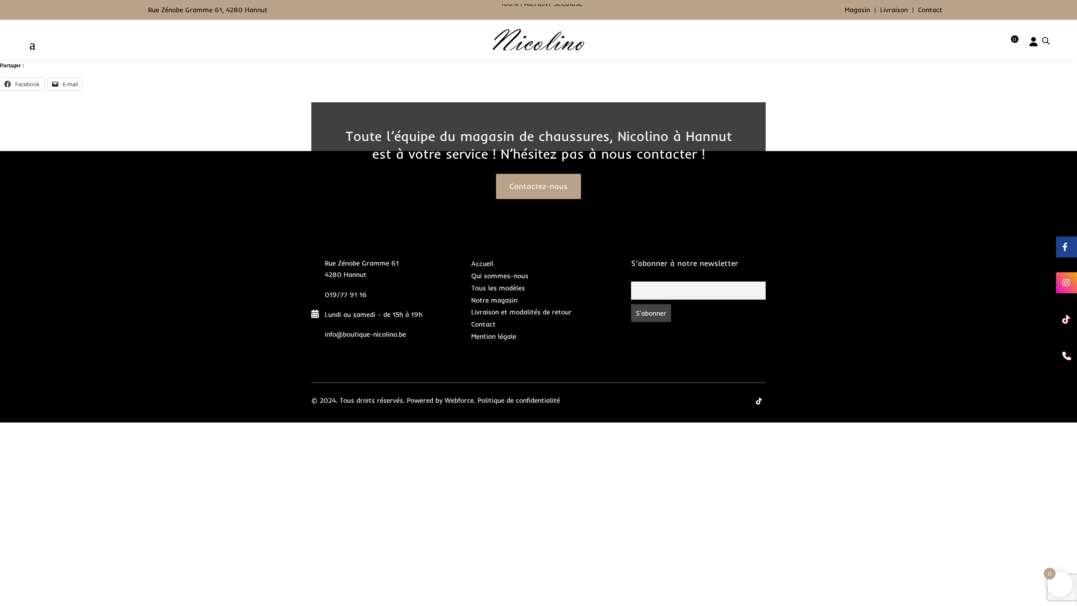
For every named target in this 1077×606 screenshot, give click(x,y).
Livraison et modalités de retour (521, 312)
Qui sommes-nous (499, 275)
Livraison (894, 9)
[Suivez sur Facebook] (725, 401)
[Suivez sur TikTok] (759, 401)
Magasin (857, 9)
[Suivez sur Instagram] (742, 401)
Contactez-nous (538, 186)
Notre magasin (494, 300)
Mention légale (493, 336)
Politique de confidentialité (518, 400)
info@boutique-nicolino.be (365, 334)
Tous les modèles (498, 288)
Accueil (482, 263)
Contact (930, 9)
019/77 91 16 (346, 294)
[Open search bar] (1046, 40)
